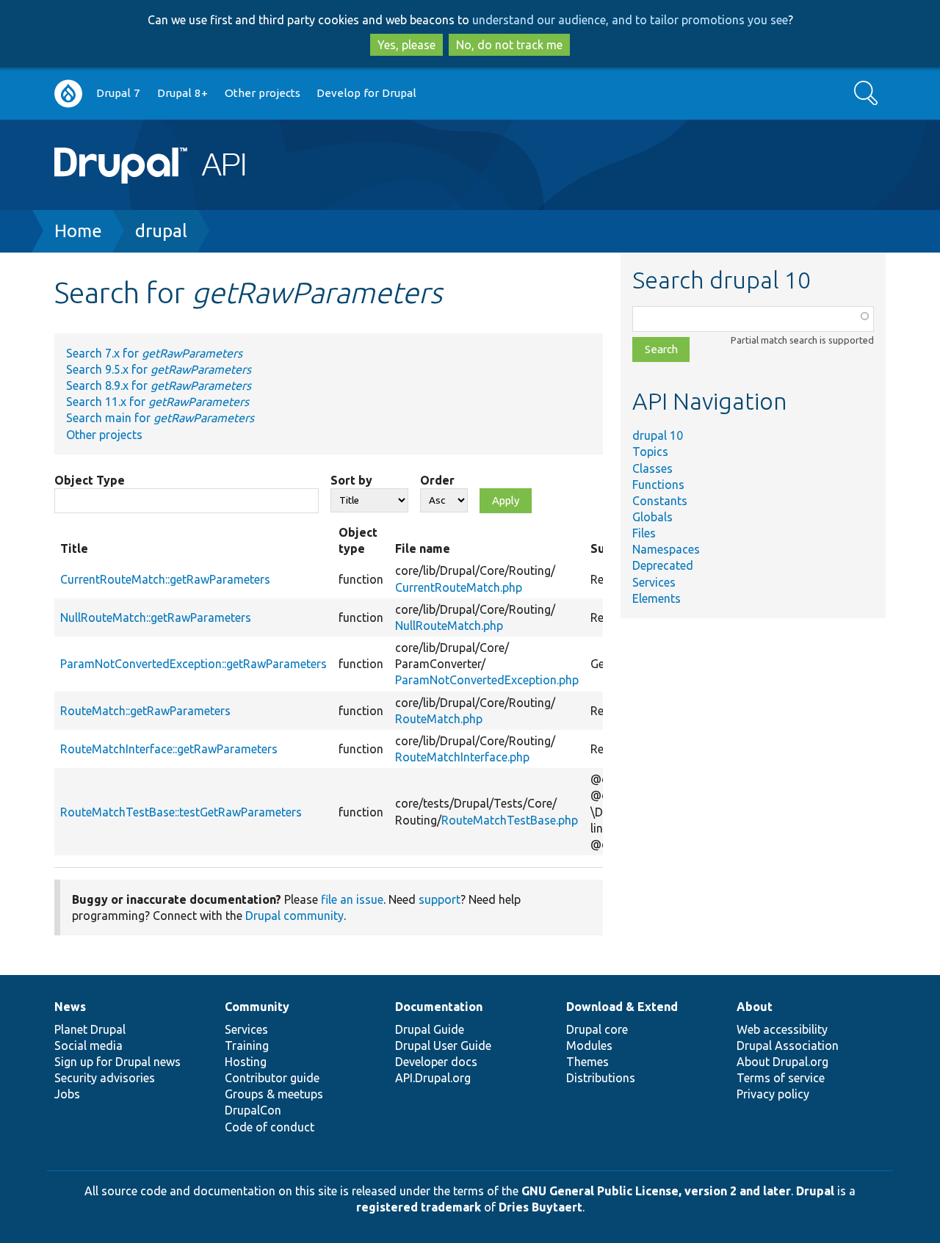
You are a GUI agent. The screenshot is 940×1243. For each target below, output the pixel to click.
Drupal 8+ (182, 93)
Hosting (246, 1061)
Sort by (351, 480)
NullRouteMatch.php (449, 625)
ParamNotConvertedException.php (487, 679)
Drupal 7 (118, 93)
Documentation (438, 1006)
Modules (589, 1045)
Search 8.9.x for (158, 385)
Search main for (160, 417)
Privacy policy (773, 1094)
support (439, 899)
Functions (658, 484)
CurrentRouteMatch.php (458, 587)
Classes (652, 468)
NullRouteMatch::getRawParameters (155, 617)
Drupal (815, 1190)
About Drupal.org (782, 1061)
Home (78, 231)
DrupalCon (253, 1110)
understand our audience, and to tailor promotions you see (630, 19)
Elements (656, 598)
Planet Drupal (90, 1029)
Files (644, 533)
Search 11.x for (157, 401)
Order (437, 480)
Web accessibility (782, 1029)
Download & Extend (622, 1006)
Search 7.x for (154, 353)
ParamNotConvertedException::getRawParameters (193, 663)
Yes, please (406, 44)
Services (654, 582)
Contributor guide (272, 1077)
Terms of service (781, 1077)
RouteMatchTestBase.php (509, 820)
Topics (650, 451)
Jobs (67, 1094)
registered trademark (418, 1207)
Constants (659, 500)
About (755, 1006)
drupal (161, 231)
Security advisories (104, 1077)
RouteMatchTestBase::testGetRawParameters (181, 812)
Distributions (600, 1077)
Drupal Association (788, 1045)
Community (257, 1006)
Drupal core (597, 1029)
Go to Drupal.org (68, 93)
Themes (587, 1061)
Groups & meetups (274, 1094)
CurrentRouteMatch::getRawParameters (165, 579)
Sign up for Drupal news (117, 1061)
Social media (88, 1045)
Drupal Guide (429, 1029)
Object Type (89, 480)
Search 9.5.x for (158, 369)
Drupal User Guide (443, 1045)
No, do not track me (509, 44)
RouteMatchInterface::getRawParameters (169, 748)
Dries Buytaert (540, 1207)
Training (247, 1045)
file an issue (352, 899)
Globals (652, 516)
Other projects (262, 93)
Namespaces (666, 549)
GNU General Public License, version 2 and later (656, 1190)
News (70, 1006)
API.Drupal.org (433, 1077)
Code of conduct (269, 1127)
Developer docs (436, 1061)
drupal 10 (657, 435)
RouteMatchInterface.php (462, 757)
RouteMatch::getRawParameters (145, 710)
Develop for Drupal (366, 93)
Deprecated (662, 565)
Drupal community (294, 915)
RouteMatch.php (438, 718)
